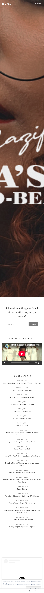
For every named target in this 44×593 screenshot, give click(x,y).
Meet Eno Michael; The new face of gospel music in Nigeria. (22, 464)
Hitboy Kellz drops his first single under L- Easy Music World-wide (22, 433)
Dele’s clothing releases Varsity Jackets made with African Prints (22, 511)
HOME (6, 3)
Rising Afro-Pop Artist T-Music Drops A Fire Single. (22, 456)
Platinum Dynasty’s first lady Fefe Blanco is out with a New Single (22, 480)
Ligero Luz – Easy (22, 425)
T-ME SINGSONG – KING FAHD (22, 390)
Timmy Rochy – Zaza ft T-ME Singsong (22, 503)
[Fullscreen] (39, 363)
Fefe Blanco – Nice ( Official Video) (22, 397)
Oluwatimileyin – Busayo (22, 418)
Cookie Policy (37, 584)
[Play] (5, 363)
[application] (22, 354)
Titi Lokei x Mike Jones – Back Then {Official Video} (22, 496)
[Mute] (36, 363)
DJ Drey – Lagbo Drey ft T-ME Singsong (22, 527)
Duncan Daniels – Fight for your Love (22, 472)
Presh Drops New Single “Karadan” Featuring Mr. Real (22, 383)
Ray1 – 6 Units (22, 489)
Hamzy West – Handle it (22, 449)
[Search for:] (17, 324)
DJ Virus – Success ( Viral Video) (22, 520)
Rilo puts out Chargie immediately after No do (22, 442)
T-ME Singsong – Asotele (22, 411)
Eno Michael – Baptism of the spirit (22, 404)
